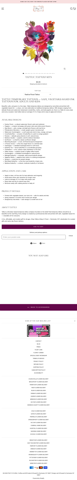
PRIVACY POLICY (38, 361)
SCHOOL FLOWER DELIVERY (38, 434)
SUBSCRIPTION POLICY (38, 370)
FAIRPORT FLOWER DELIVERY (38, 446)
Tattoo (38, 90)
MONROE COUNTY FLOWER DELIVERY (38, 405)
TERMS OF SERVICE (38, 358)
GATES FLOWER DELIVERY (38, 414)
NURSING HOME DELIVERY (38, 431)
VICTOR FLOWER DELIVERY (38, 422)
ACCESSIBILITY (38, 373)
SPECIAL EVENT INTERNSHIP (38, 355)
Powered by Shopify (38, 478)
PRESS (39, 347)
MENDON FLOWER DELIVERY (38, 399)
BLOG (38, 344)
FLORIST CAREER (38, 352)
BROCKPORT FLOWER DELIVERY (38, 382)
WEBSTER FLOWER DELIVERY (38, 463)
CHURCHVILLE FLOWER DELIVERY (38, 379)
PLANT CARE (38, 349)
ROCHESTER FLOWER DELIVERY (38, 460)
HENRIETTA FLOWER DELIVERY (39, 451)
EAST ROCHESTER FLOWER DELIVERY (38, 443)
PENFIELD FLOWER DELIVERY (38, 416)
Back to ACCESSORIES (40, 307)
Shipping (32, 84)
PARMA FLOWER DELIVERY (38, 393)
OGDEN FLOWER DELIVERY (38, 396)
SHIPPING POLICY (38, 367)
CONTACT (39, 341)
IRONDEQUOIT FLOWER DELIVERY (38, 454)
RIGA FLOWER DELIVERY (38, 387)
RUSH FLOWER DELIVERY (38, 390)
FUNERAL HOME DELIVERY (38, 425)
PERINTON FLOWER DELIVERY (38, 384)
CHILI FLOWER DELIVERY (38, 411)
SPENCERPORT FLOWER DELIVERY (38, 419)
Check (71, 235)
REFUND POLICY (38, 364)
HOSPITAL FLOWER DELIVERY (38, 428)
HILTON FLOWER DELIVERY (38, 402)
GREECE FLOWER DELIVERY (38, 449)
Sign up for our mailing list (38, 321)
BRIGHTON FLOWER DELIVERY (38, 440)
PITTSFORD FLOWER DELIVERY (38, 457)
